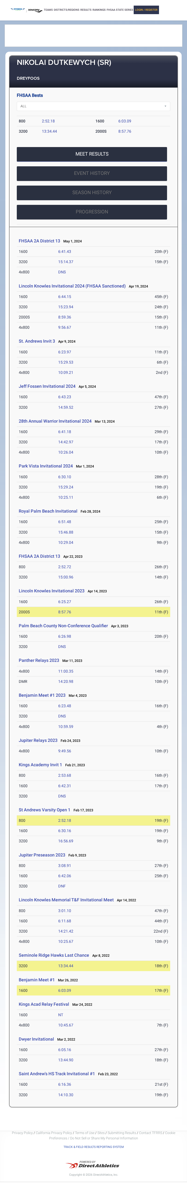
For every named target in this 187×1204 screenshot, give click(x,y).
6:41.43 (64, 251)
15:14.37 (65, 261)
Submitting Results (122, 1133)
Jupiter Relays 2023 (38, 740)
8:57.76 (124, 131)
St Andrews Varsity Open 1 (44, 809)
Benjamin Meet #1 (37, 979)
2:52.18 (48, 121)
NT (60, 1015)
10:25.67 (65, 941)
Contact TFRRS (151, 1133)
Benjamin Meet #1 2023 (42, 695)
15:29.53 (65, 362)
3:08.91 (64, 865)
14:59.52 (65, 407)
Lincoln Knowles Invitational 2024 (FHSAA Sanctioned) (73, 286)
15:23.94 (65, 307)
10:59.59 (65, 726)
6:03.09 (124, 121)
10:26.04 (65, 452)
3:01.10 (64, 910)
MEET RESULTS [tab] (92, 154)
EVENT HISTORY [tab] (92, 173)
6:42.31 (64, 786)
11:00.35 (65, 671)
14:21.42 (65, 931)
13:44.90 (65, 1060)
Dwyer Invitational (36, 1039)
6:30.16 (64, 830)
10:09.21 (65, 372)
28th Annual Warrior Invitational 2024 (55, 421)
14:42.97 (65, 442)
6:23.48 (64, 706)
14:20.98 (65, 681)
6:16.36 (64, 1084)
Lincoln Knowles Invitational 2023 (51, 590)
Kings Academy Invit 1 (40, 764)
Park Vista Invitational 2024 (46, 465)
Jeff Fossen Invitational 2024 (47, 386)
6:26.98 (64, 636)
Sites (101, 1133)
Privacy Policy (22, 1133)
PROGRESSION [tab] (92, 212)
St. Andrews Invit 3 (37, 341)
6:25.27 (64, 601)
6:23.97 (64, 352)
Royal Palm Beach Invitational (48, 511)
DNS (62, 272)
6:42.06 (64, 876)
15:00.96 (65, 577)
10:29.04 (65, 542)
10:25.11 (65, 497)
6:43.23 (64, 397)
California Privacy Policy (54, 1133)
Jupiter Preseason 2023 (42, 854)
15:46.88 (65, 532)
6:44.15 (64, 296)
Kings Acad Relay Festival (44, 1004)
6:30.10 (64, 477)
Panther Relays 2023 (39, 660)
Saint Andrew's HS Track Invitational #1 (57, 1073)
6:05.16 (64, 1049)
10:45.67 (65, 1025)
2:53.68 (64, 775)
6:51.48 (64, 521)
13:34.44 (49, 131)
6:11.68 (64, 921)
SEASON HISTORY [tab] (92, 192)
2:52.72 (64, 567)
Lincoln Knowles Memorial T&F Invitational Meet (66, 899)
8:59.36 (64, 317)
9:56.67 (64, 327)
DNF (62, 886)
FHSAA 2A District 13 (39, 240)
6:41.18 (64, 431)
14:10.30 (65, 1095)
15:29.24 (65, 487)
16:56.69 (65, 841)
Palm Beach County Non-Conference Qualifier (63, 625)
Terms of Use (84, 1133)
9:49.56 (64, 751)
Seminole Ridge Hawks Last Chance (54, 955)
